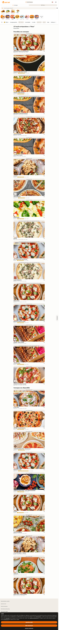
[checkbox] (3, 17)
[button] (5, 2)
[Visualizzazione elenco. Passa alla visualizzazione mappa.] (57, 8)
